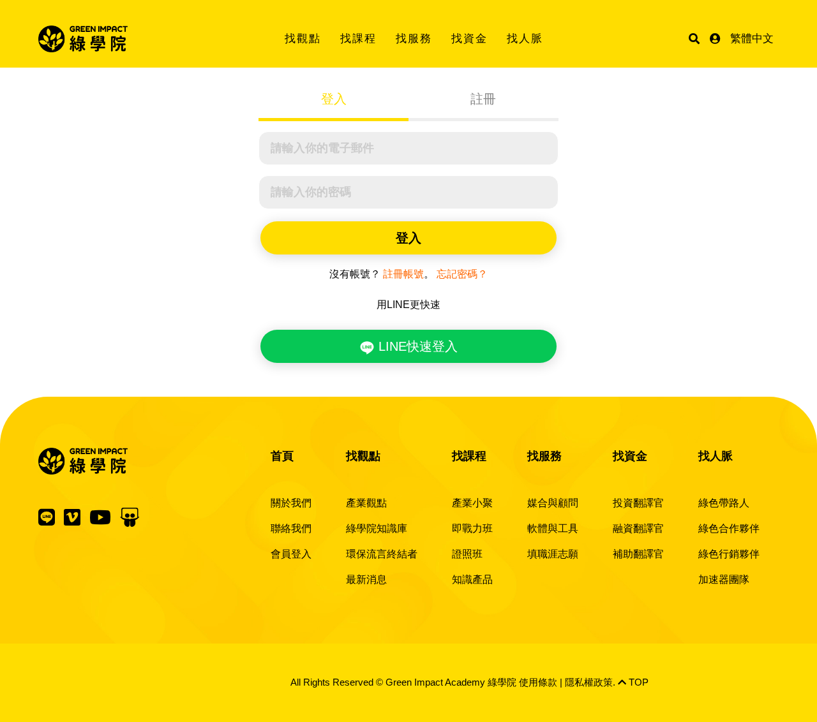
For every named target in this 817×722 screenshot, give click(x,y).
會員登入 (291, 554)
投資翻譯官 (638, 502)
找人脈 (525, 39)
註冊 (483, 99)
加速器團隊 (723, 579)
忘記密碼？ (462, 274)
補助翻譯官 (638, 554)
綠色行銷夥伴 (729, 554)
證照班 (467, 554)
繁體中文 (752, 39)
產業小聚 (472, 502)
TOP (637, 682)
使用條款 (538, 682)
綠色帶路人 (723, 502)
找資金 (469, 39)
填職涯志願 (552, 554)
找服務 (414, 39)
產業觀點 (366, 502)
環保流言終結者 (381, 554)
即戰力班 (472, 528)
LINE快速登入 (416, 346)
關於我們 (291, 502)
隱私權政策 (589, 682)
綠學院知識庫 (376, 528)
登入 (334, 99)
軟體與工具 (552, 528)
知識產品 (472, 579)
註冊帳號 (403, 274)
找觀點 (303, 39)
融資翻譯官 (638, 528)
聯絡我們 (291, 528)
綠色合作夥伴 (729, 528)
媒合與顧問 (552, 502)
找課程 (358, 39)
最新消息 (366, 579)
